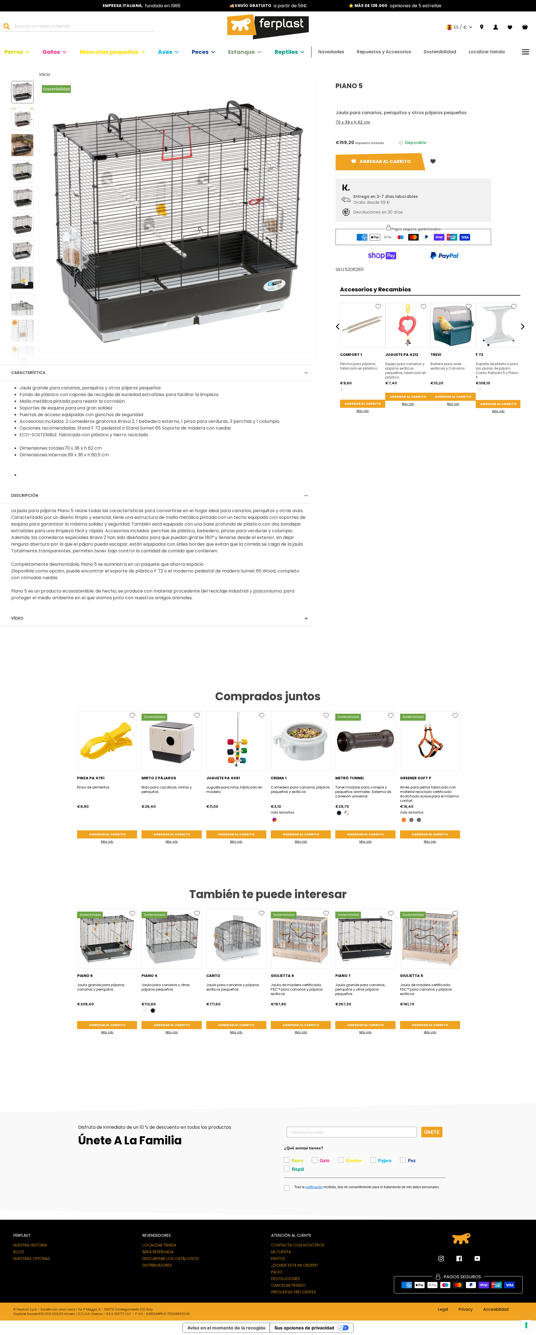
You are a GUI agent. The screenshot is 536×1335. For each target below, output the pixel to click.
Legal (443, 1309)
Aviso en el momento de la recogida (226, 1328)
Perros (13, 52)
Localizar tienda (487, 52)
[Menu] (525, 52)
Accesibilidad (496, 1309)
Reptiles (286, 52)
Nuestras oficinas (31, 1258)
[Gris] (411, 820)
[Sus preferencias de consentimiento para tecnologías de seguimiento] (526, 1325)
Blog (18, 1252)
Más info (362, 411)
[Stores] (482, 27)
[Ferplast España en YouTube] (473, 1258)
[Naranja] (403, 820)
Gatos (51, 52)
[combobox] (82, 27)
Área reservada (158, 1252)
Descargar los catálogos (170, 1258)
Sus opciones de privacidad (304, 1328)
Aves (165, 52)
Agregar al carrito (362, 403)
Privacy (466, 1309)
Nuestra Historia (30, 1245)
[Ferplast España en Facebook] (455, 1258)
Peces (200, 52)
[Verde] (419, 820)
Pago (277, 1272)
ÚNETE (432, 1132)
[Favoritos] (510, 27)
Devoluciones (285, 1279)
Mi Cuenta (281, 1252)
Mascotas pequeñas (109, 52)
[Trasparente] (346, 813)
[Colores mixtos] (274, 820)
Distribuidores (157, 1265)
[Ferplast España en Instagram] (441, 1258)
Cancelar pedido (288, 1285)
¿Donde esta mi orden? (294, 1265)
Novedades (331, 52)
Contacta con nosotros (297, 1245)
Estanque (241, 52)
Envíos (278, 1258)
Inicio (44, 74)
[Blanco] (479, 389)
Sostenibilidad (439, 52)
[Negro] (339, 813)
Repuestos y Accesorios (384, 52)
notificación (314, 1187)
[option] (141, 6)
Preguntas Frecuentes (293, 1292)
